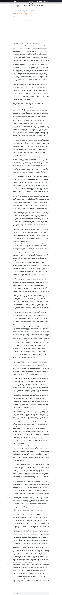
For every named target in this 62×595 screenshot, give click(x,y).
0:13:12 (8, 293)
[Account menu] (48, 1)
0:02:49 (8, 101)
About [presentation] (44, 1)
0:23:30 (8, 480)
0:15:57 (8, 342)
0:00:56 (8, 64)
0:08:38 (8, 210)
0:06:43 (8, 176)
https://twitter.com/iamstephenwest (20, 19)
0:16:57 (8, 359)
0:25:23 (8, 512)
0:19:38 (8, 409)
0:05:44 (8, 157)
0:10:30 (8, 243)
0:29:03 (8, 578)
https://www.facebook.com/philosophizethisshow (26, 20)
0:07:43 (8, 195)
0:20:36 (8, 428)
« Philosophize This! (16, 4)
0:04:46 (8, 139)
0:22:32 (8, 462)
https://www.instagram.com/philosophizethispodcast (27, 17)
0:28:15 (8, 564)
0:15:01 (8, 326)
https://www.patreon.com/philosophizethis (24, 14)
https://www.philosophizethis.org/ (22, 13)
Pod (16, 1)
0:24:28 (8, 497)
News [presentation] (40, 1)
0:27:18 (8, 547)
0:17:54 (8, 376)
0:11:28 (8, 262)
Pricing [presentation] (36, 1)
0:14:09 (8, 311)
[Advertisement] (31, 29)
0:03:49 (8, 120)
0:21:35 (8, 445)
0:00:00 (8, 45)
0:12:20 (8, 278)
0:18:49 (8, 394)
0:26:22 (8, 530)
